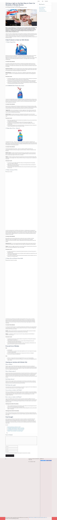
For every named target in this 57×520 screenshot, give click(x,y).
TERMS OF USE (36, 517)
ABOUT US (45, 517)
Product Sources (41, 8)
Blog (42, 1)
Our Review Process (42, 9)
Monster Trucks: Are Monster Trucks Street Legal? (15, 430)
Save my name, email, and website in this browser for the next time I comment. (18, 452)
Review (39, 1)
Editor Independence (42, 7)
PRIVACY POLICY (30, 517)
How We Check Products (42, 11)
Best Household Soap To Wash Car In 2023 (14, 426)
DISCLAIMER (41, 517)
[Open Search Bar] (50, 1)
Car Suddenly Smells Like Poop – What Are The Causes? (16, 428)
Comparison (46, 1)
